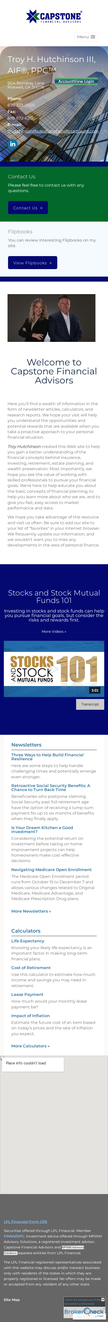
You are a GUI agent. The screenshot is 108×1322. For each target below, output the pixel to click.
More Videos (54, 631)
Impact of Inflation (30, 1015)
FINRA (9, 1236)
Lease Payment (27, 994)
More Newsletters (31, 911)
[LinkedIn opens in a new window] (13, 144)
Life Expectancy (27, 941)
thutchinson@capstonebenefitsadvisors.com (53, 131)
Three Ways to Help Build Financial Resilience (47, 757)
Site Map (12, 1299)
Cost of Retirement (31, 967)
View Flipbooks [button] (30, 263)
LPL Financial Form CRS (25, 1221)
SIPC (20, 1236)
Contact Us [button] (25, 208)
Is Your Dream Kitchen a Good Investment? (42, 829)
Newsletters (26, 745)
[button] (86, 37)
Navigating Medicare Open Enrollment (51, 869)
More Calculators (30, 1046)
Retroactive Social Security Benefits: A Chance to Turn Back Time (50, 787)
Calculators (25, 931)
